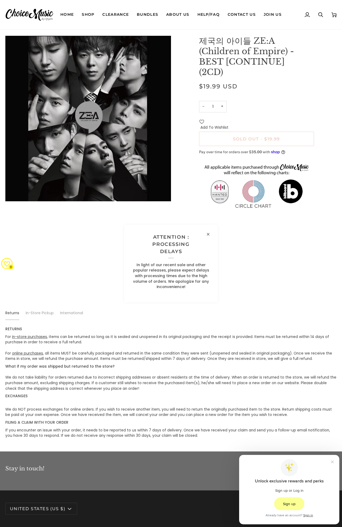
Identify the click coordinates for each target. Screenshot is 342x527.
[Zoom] (15, 191)
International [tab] (71, 313)
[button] (88, 14)
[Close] (210, 234)
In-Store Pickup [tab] (40, 313)
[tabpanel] (171, 383)
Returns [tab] (12, 313)
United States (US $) (37, 508)
